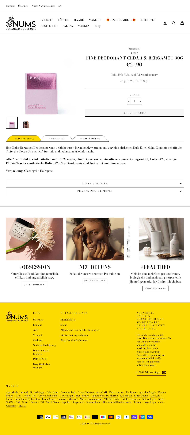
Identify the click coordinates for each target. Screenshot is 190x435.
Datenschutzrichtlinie (155, 338)
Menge (134, 95)
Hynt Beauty (82, 395)
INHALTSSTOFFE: (90, 138)
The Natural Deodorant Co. (117, 402)
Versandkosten (146, 75)
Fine (18, 395)
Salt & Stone (52, 402)
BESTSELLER (49, 26)
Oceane (35, 402)
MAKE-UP (95, 20)
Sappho (66, 402)
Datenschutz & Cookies (41, 352)
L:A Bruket (126, 395)
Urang (137, 402)
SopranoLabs (93, 402)
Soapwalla (78, 402)
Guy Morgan (67, 395)
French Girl (29, 395)
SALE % (68, 26)
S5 (42, 402)
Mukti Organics (131, 399)
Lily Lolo (155, 395)
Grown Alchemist (47, 395)
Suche (63, 325)
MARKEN (84, 26)
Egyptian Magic (147, 392)
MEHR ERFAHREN (95, 280)
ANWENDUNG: (57, 138)
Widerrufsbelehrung (44, 345)
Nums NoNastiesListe (43, 6)
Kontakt (10, 6)
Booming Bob (68, 392)
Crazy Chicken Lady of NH (92, 392)
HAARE (79, 20)
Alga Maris (12, 392)
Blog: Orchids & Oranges (41, 365)
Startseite (134, 48)
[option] (40, 80)
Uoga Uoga (150, 402)
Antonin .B (26, 392)
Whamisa (11, 405)
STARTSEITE (67, 319)
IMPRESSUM (40, 359)
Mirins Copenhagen (91, 399)
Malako (62, 399)
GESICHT (47, 20)
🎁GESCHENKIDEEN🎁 (121, 20)
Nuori (25, 402)
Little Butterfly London (27, 399)
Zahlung (37, 340)
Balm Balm (52, 392)
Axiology (39, 392)
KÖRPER (63, 20)
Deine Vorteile (95, 183)
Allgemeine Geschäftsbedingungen (79, 330)
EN (60, 6)
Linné (9, 399)
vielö (161, 402)
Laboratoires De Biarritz (105, 395)
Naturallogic (149, 399)
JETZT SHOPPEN (34, 284)
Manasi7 (73, 399)
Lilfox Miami (141, 395)
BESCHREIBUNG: (24, 138)
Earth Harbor (116, 392)
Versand (37, 335)
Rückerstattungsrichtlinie (74, 335)
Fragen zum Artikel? (95, 191)
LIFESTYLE (148, 20)
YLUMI (22, 405)
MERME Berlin (112, 399)
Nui (18, 402)
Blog (98, 26)
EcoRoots (131, 392)
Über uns (23, 6)
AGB (35, 330)
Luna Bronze (49, 399)
